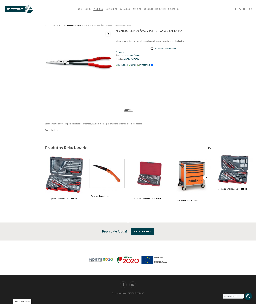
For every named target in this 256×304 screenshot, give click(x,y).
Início (47, 25)
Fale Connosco (142, 231)
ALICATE (126, 59)
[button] (108, 33)
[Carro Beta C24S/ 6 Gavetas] (192, 175)
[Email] (132, 65)
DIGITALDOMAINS (136, 293)
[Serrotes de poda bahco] (106, 173)
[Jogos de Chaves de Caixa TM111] (234, 169)
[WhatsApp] (144, 65)
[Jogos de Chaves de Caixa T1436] (149, 174)
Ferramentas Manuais (72, 25)
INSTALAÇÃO (136, 59)
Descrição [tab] (128, 109)
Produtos (56, 25)
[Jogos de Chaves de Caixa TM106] (64, 174)
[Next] (205, 177)
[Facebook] (122, 65)
